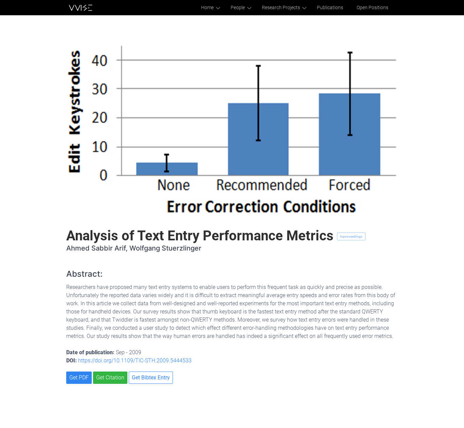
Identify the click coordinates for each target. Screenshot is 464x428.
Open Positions (372, 7)
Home (207, 7)
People (238, 7)
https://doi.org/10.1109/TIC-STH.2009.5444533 (135, 360)
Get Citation (110, 377)
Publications (330, 7)
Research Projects (281, 7)
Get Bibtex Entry (151, 377)
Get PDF (79, 377)
